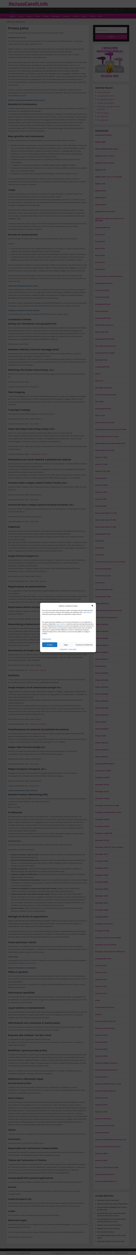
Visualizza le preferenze (84, 645)
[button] (92, 606)
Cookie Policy (63, 649)
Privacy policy (72, 649)
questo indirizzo (61, 624)
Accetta (49, 645)
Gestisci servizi (46, 639)
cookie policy (86, 612)
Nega (66, 645)
